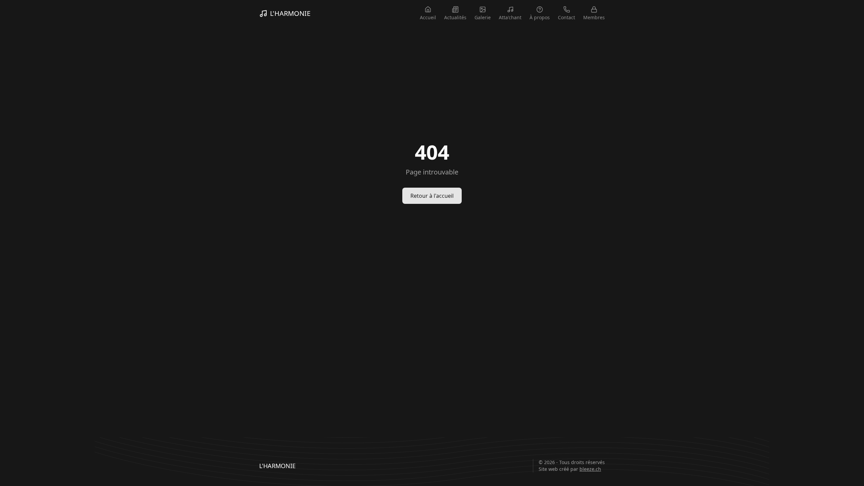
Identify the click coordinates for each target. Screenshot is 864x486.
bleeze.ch (590, 469)
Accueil (428, 17)
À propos (540, 17)
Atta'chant (510, 17)
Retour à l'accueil (432, 195)
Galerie (483, 17)
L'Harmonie (290, 13)
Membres (594, 17)
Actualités (455, 17)
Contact (566, 17)
